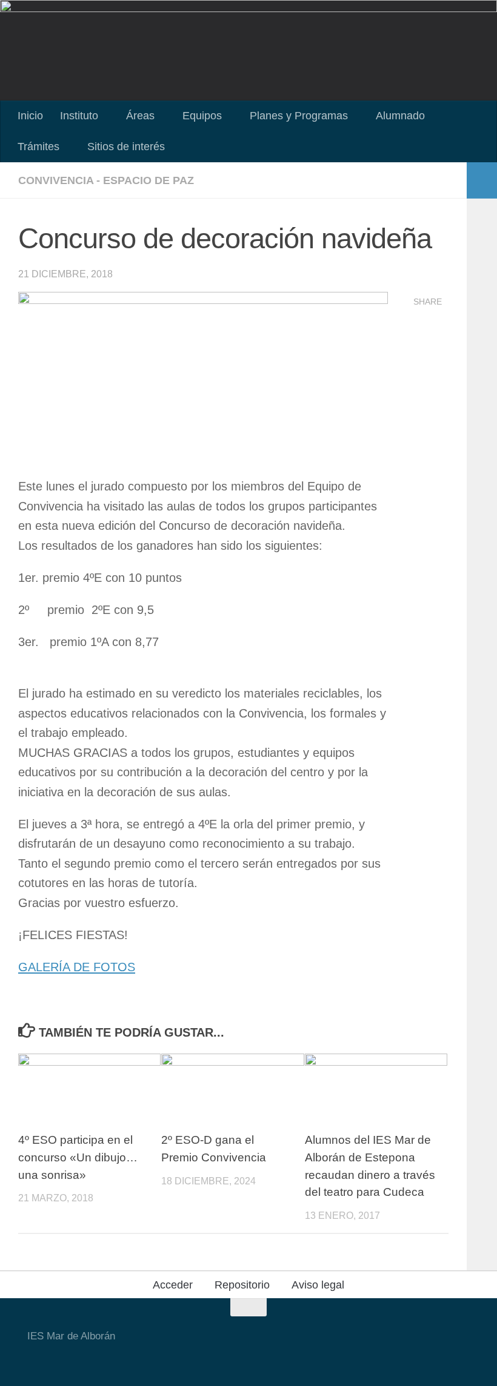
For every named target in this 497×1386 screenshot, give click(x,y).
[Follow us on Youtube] (176, 1358)
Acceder (173, 1285)
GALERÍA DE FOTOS (76, 967)
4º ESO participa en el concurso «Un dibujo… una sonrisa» (78, 1157)
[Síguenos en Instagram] (220, 1358)
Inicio (30, 116)
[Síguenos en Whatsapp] (241, 1358)
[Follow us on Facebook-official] (198, 1358)
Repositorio (242, 1285)
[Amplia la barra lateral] (482, 180)
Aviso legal (318, 1285)
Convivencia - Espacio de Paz (106, 180)
